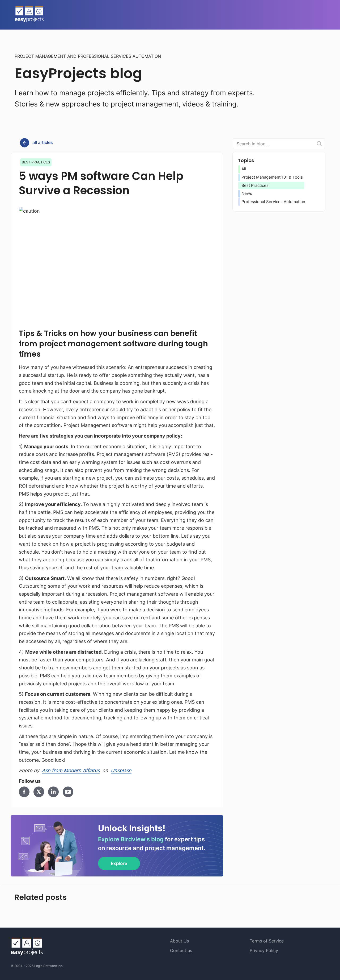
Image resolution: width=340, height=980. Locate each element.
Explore (119, 863)
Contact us (181, 950)
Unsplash (121, 770)
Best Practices (255, 185)
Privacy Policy (264, 950)
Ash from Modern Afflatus (71, 770)
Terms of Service (267, 941)
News (246, 193)
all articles (42, 142)
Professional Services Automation (273, 201)
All (243, 168)
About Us (179, 941)
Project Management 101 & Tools (272, 177)
